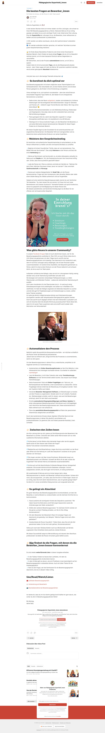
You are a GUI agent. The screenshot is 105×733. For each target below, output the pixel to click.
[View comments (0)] (31, 21)
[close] (66, 681)
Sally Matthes (33, 16)
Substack (38, 730)
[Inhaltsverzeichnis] (2, 366)
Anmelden (99, 2)
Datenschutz (48, 722)
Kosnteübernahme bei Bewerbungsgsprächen (43, 588)
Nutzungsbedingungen (61, 708)
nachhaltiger (33, 372)
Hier (31, 542)
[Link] (24, 81)
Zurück (31, 638)
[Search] (81, 2)
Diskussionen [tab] (40, 666)
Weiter (73, 638)
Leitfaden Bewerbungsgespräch (39, 580)
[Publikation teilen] (84, 2)
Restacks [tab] (37, 648)
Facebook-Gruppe (39, 254)
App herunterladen (59, 726)
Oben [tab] (28, 666)
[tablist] (33, 648)
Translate (29, 8)
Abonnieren (91, 2)
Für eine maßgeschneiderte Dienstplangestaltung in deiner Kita (42, 672)
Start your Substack (47, 726)
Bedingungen (55, 722)
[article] (52, 673)
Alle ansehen (31, 701)
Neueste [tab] (33, 666)
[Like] (27, 21)
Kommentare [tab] (30, 648)
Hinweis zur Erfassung (65, 722)
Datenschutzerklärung (55, 710)
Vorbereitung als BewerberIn (38, 584)
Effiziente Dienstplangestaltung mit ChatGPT (41, 670)
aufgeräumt (51, 100)
